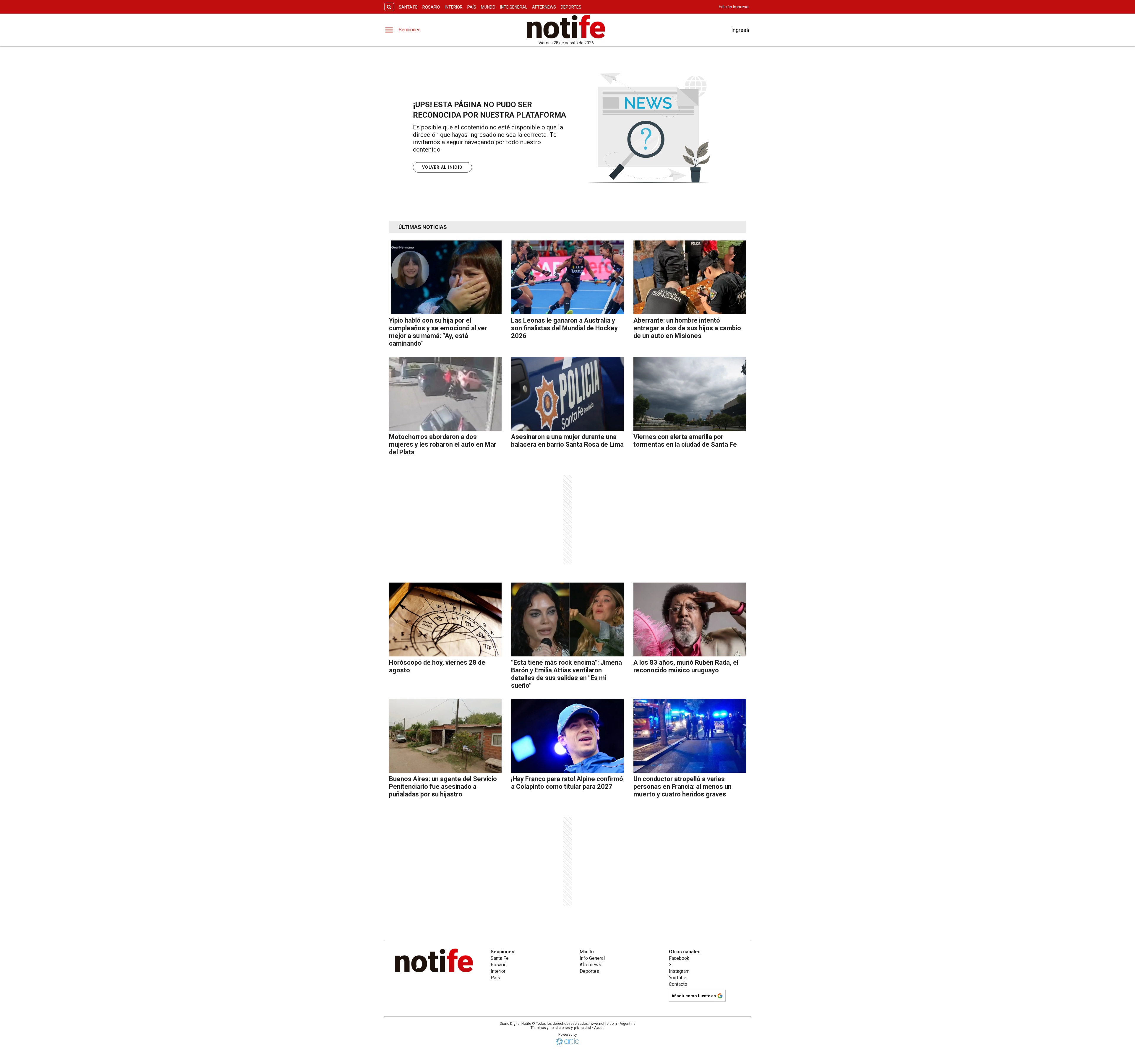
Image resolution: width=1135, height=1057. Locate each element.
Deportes (571, 7)
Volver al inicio (442, 167)
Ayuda (599, 1028)
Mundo (488, 7)
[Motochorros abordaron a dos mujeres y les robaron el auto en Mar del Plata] (445, 394)
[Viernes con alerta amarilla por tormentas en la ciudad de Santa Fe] (689, 394)
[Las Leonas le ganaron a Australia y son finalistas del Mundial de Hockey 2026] (567, 277)
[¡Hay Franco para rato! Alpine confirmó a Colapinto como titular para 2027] (567, 736)
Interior (454, 7)
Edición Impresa (733, 6)
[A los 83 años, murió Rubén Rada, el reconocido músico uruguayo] (689, 619)
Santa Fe (408, 7)
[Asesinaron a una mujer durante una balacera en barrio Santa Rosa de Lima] (567, 394)
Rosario (431, 7)
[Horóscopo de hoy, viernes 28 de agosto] (445, 619)
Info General (513, 7)
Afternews (544, 7)
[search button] (389, 7)
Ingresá (740, 30)
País (471, 7)
